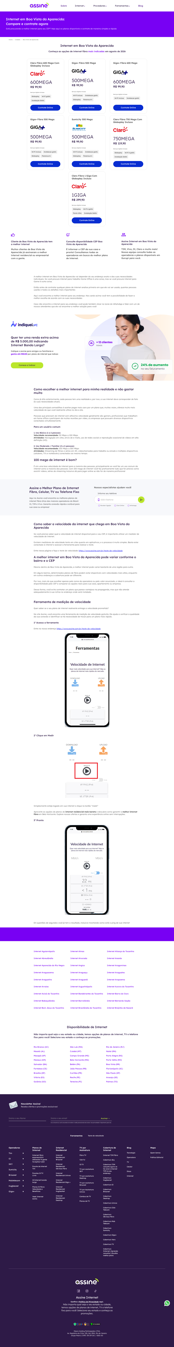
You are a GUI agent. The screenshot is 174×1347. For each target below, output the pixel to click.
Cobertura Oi (108, 1185)
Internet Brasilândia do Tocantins (85, 1008)
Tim (10, 1153)
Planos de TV (85, 1201)
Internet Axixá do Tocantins (46, 993)
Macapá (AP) (40, 1055)
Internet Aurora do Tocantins (120, 986)
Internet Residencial (61, 1149)
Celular (129, 1167)
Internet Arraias (41, 986)
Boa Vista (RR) (113, 1064)
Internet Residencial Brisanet (60, 1157)
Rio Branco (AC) (41, 1047)
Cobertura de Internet (109, 1149)
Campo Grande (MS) (79, 1055)
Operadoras (14, 1148)
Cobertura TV (108, 1244)
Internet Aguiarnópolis (44, 951)
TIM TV (82, 1160)
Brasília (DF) (39, 1073)
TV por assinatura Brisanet (87, 1184)
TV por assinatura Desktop (87, 1177)
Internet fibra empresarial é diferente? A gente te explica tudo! (39, 1158)
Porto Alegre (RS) (114, 1055)
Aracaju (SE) (112, 1077)
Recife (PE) (75, 1077)
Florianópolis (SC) (114, 1068)
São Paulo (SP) (113, 1073)
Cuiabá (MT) (75, 1051)
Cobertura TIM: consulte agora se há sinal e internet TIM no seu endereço (110, 1168)
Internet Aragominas (116, 965)
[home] (39, 6)
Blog (140, 5)
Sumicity (13, 1169)
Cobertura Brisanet (107, 1190)
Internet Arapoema (116, 979)
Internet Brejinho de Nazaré (120, 1008)
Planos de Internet (37, 1149)
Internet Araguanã (79, 979)
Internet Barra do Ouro (118, 993)
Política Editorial (156, 1157)
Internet (130, 1176)
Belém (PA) (75, 1064)
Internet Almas (77, 951)
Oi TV (82, 1164)
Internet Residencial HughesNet (60, 1189)
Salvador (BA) (40, 1064)
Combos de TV (85, 1196)
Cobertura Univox (110, 1203)
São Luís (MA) (76, 1047)
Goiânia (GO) (40, 1081)
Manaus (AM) (40, 1060)
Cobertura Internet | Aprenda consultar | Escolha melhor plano (110, 1252)
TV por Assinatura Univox (87, 1191)
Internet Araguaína (116, 972)
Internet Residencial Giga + (63, 1181)
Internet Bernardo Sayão (118, 1001)
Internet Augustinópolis (81, 986)
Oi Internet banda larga (39, 1181)
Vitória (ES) (39, 1077)
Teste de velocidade (96, 1136)
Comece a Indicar (27, 365)
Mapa (153, 1148)
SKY (11, 1164)
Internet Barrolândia (80, 1001)
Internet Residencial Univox (63, 1174)
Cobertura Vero (109, 1240)
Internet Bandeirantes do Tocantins (86, 993)
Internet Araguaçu (78, 972)
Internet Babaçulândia (44, 1001)
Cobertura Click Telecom (109, 1209)
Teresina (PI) (76, 1081)
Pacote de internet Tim (39, 1167)
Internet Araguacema (44, 972)
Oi (10, 1158)
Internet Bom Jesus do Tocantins (49, 1008)
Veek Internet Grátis (37, 1198)
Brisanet (12, 1175)
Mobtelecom (14, 1180)
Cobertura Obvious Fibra (108, 1215)
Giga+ (11, 1191)
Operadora (131, 1157)
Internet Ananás (114, 958)
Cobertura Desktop (107, 1197)
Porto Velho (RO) (114, 1060)
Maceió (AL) (39, 1051)
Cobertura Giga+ (109, 1235)
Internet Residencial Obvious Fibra (61, 1166)
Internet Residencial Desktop (60, 1198)
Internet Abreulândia (43, 958)
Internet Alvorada (78, 958)
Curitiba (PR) (76, 1073)
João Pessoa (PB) (78, 1068)
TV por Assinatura (85, 1149)
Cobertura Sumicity (107, 1229)
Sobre (64, 5)
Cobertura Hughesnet (107, 1179)
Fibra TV (83, 1155)
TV (128, 1162)
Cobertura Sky (109, 1160)
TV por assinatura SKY (87, 1170)
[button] (80, 5)
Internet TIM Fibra (110, 1155)
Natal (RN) (111, 1051)
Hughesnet (13, 1186)
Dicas (129, 1171)
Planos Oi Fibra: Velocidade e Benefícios (38, 1189)
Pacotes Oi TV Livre (37, 1174)
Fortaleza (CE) (40, 1068)
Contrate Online (45, 107)
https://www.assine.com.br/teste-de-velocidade (101, 550)
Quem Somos (155, 1153)
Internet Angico (77, 965)
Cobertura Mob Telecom (109, 1222)
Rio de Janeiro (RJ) (115, 1047)
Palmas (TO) (112, 1081)
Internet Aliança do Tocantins (120, 951)
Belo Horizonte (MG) (79, 1060)
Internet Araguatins (43, 979)
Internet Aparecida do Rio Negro (49, 965)
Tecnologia (131, 1153)
